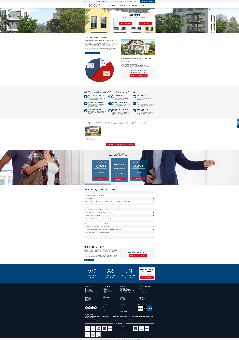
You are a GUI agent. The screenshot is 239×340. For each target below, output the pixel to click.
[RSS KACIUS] (89, 2)
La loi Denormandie (125, 23)
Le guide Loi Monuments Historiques (127, 290)
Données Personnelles (125, 309)
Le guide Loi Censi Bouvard (125, 289)
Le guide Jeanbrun (124, 298)
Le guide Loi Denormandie (125, 292)
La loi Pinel (140, 290)
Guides (142, 5)
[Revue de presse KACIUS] (140, 308)
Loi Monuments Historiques (90, 293)
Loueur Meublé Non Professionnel (91, 296)
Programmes (121, 5)
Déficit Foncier (141, 297)
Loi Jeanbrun (105, 296)
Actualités (131, 1)
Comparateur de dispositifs (90, 301)
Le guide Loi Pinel (124, 288)
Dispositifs (111, 5)
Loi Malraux (87, 292)
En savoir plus (140, 339)
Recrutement (123, 310)
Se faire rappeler (146, 277)
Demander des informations (138, 75)
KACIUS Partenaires (142, 289)
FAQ (135, 1)
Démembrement (88, 299)
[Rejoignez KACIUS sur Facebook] (89, 307)
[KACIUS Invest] (94, 5)
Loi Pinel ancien (88, 289)
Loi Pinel (86, 288)
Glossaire (104, 309)
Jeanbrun (87, 300)
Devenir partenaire (124, 311)
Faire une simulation (101, 178)
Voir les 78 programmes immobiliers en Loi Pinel (120, 144)
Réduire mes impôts (145, 23)
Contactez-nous (123, 306)
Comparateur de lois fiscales (108, 297)
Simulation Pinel (89, 260)
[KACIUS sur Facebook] (86, 2)
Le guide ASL (123, 297)
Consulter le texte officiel (92, 53)
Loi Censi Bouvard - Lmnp (89, 291)
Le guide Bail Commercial (125, 296)
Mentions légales (124, 307)
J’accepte (146, 339)
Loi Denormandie (88, 298)
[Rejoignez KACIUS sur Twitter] (86, 307)
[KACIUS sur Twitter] (84, 2)
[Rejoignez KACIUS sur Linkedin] (92, 307)
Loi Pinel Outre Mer (88, 290)
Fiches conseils (105, 307)
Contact (138, 1)
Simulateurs (132, 5)
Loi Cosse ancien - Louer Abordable (91, 295)
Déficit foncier (87, 297)
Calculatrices (105, 306)
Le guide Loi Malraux (124, 291)
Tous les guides (123, 299)
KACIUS (140, 288)
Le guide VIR (123, 295)
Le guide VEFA (123, 293)
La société (127, 1)
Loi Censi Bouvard (142, 293)
